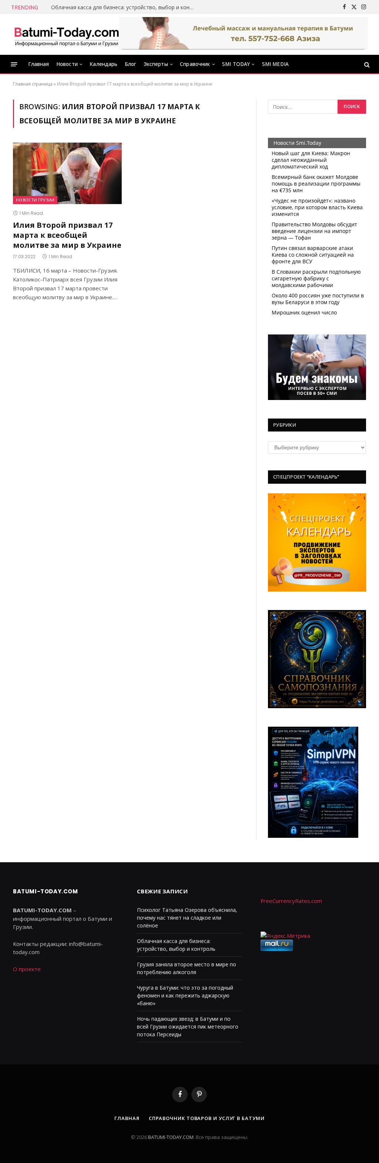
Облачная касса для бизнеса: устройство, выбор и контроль (125, 7)
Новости (67, 64)
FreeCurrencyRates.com (291, 900)
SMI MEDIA (275, 64)
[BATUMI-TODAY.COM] (66, 34)
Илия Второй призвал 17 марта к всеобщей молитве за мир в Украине (67, 235)
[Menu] (14, 64)
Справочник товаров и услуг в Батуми (207, 1118)
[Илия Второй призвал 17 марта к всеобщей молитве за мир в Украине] (67, 173)
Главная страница (33, 84)
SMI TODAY (236, 64)
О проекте (27, 969)
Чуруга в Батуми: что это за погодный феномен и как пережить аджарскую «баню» (185, 995)
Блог (131, 64)
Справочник (195, 64)
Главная (38, 64)
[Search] (366, 64)
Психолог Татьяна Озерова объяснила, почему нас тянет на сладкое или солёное (187, 917)
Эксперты (156, 64)
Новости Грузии (35, 200)
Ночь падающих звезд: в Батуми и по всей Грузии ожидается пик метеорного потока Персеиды (187, 1026)
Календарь (103, 64)
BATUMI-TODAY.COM (171, 1137)
